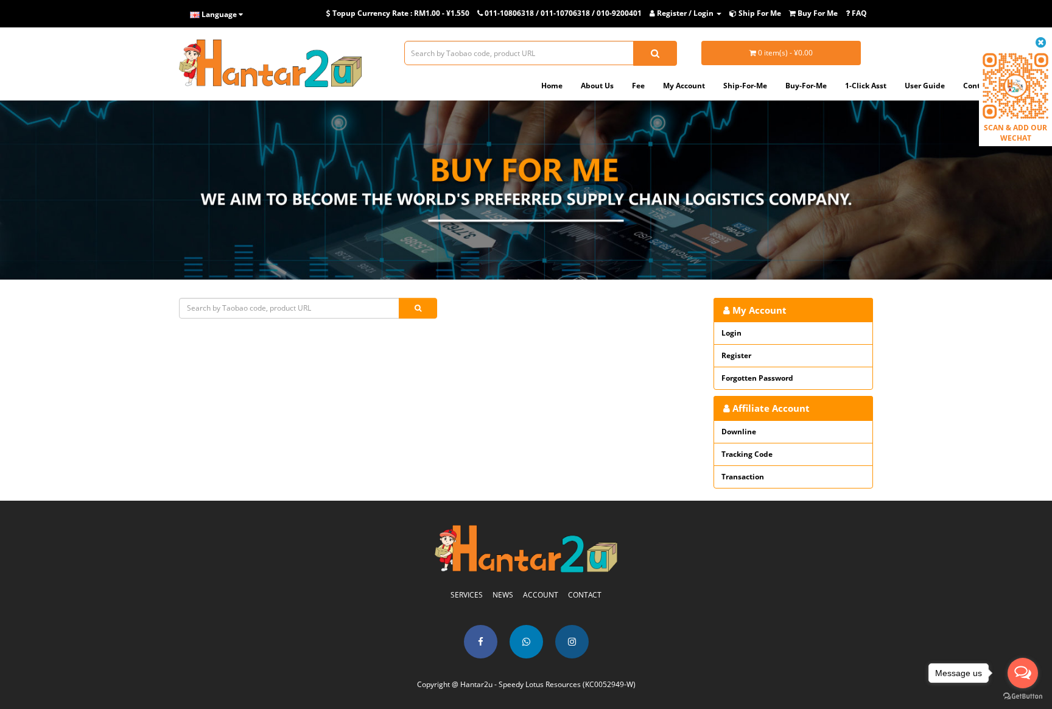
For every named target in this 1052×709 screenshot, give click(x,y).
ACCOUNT (540, 595)
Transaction (742, 476)
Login (731, 333)
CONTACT (584, 595)
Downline (738, 431)
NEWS (503, 595)
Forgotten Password (757, 378)
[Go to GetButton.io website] (1022, 696)
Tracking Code (747, 454)
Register (736, 355)
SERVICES (467, 595)
